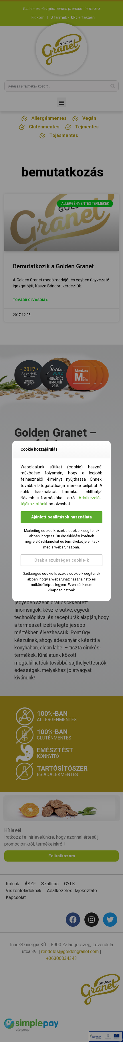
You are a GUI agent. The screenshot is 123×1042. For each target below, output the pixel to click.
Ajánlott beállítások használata (61, 517)
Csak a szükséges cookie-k (61, 560)
